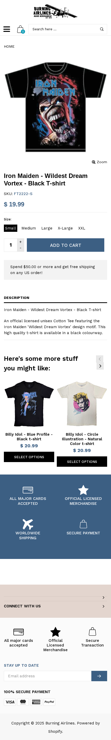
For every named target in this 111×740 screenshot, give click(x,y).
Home (9, 46)
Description (16, 298)
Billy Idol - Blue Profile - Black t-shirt (29, 436)
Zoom (102, 162)
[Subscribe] (99, 676)
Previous (99, 359)
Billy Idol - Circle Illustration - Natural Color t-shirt (82, 439)
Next (100, 366)
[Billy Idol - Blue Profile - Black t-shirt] (29, 403)
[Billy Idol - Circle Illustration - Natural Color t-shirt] (82, 403)
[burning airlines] (55, 11)
